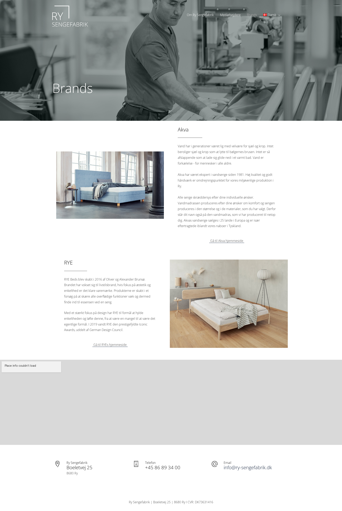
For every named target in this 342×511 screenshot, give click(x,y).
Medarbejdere (230, 15)
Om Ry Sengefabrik (200, 15)
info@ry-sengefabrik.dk (248, 467)
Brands (252, 15)
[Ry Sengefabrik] (70, 14)
